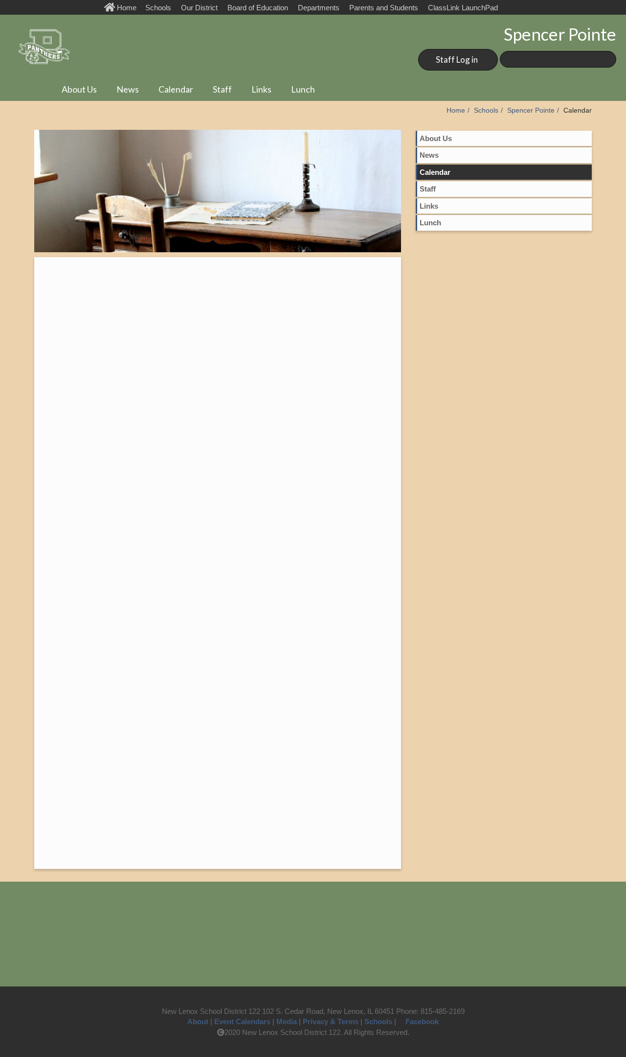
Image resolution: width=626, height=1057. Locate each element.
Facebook (422, 1021)
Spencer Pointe (531, 110)
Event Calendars (242, 1021)
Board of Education (257, 7)
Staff (222, 89)
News (127, 89)
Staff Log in (457, 59)
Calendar (175, 89)
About (197, 1021)
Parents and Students (383, 7)
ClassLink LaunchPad (463, 7)
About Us (79, 89)
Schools (158, 7)
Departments (318, 7)
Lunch (303, 89)
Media (286, 1021)
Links (261, 89)
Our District (199, 7)
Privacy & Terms (330, 1021)
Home (127, 7)
